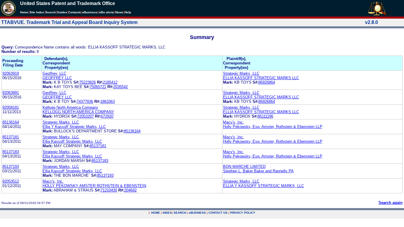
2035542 (120, 87)
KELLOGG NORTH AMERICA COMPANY (78, 112)
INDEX (167, 212)
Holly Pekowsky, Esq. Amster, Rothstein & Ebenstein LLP (272, 126)
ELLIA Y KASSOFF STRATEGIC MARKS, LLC (263, 186)
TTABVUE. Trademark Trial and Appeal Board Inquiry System (69, 22)
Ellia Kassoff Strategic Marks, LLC (72, 141)
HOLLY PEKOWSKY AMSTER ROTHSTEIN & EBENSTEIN (94, 186)
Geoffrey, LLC (54, 73)
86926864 (266, 82)
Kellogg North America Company (70, 107)
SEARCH (180, 212)
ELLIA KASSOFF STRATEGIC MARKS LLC (261, 78)
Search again (391, 202)
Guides (62, 12)
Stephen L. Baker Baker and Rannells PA (258, 171)
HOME (155, 212)
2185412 (110, 82)
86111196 (265, 116)
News (119, 12)
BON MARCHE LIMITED (244, 166)
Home (24, 12)
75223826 (87, 82)
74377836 (85, 101)
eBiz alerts (106, 12)
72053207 (85, 116)
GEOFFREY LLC (57, 78)
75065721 (98, 87)
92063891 (10, 92)
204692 (130, 190)
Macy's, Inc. (233, 122)
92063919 (10, 73)
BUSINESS (197, 212)
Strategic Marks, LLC (241, 73)
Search (50, 12)
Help (128, 12)
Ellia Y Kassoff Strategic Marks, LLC (74, 126)
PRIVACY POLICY (242, 212)
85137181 (10, 137)
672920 (107, 116)
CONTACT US (218, 212)
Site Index (37, 12)
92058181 (10, 107)
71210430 (109, 190)
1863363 (107, 101)
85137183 (10, 152)
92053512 (10, 181)
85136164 (10, 122)
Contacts (74, 12)
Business (90, 12)
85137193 (10, 166)
